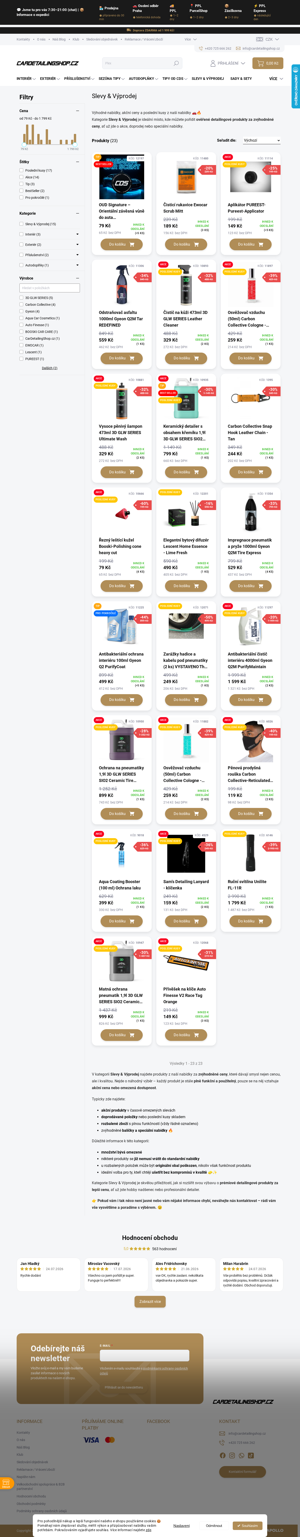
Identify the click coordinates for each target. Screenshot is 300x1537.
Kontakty (23, 39)
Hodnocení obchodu (150, 1237)
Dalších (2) (49, 368)
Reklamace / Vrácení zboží (144, 39)
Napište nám (26, 1477)
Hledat (176, 63)
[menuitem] (27, 79)
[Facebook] (222, 1454)
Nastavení (181, 1526)
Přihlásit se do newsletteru (124, 1387)
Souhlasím (250, 1526)
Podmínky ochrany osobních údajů (42, 1511)
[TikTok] (250, 1454)
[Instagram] (232, 1454)
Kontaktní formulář (242, 1472)
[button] (249, 140)
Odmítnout (214, 1526)
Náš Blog (59, 39)
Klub (76, 39)
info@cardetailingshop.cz (247, 1433)
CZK (269, 39)
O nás (41, 39)
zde (148, 1530)
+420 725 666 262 (242, 1443)
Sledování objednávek (102, 39)
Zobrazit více (150, 1301)
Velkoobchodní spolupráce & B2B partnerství (41, 1486)
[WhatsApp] (241, 1454)
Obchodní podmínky (31, 1504)
